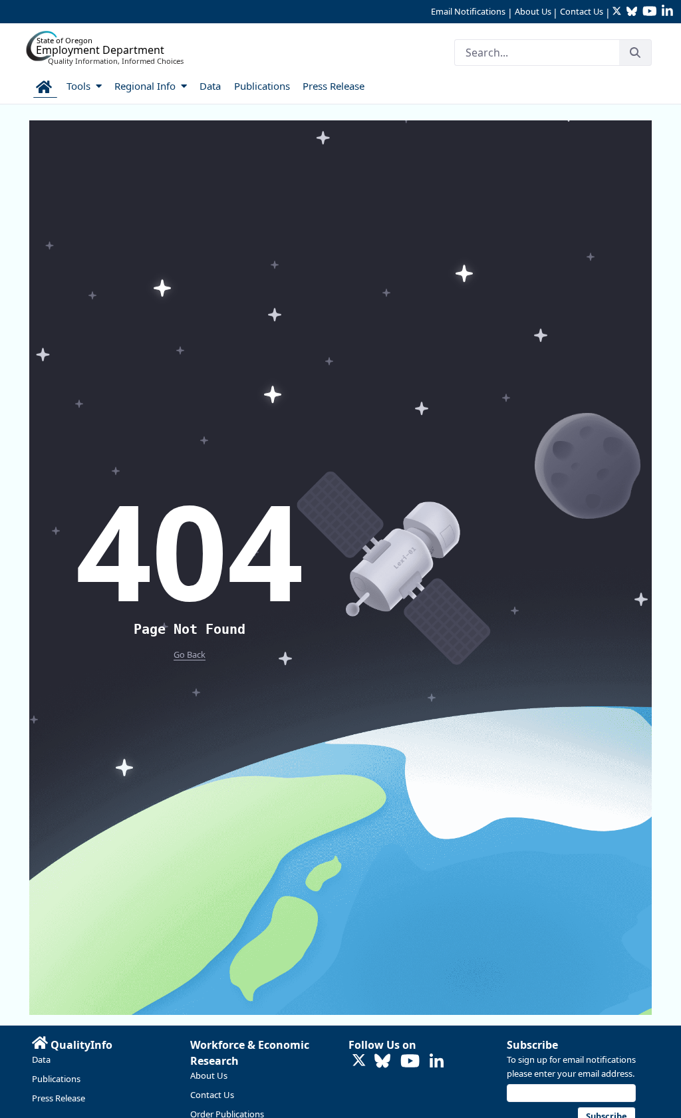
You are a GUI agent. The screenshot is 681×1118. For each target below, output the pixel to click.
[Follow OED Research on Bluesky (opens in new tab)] (382, 1061)
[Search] (635, 52)
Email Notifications (468, 11)
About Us (533, 11)
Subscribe (532, 1045)
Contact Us (581, 11)
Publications (56, 1079)
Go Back (189, 654)
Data (41, 1059)
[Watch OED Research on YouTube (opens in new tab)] (410, 1062)
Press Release (58, 1098)
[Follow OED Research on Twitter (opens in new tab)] (359, 1061)
